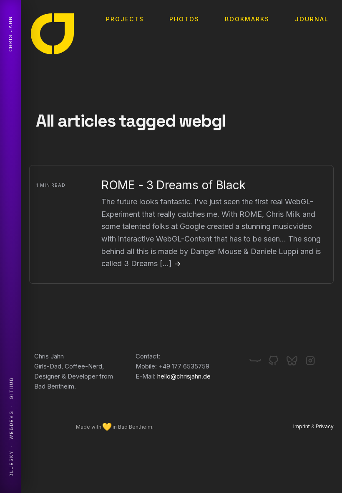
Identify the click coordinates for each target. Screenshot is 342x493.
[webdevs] (258, 357)
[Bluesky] (295, 357)
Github (11, 388)
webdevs (11, 425)
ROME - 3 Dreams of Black (173, 185)
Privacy (325, 426)
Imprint (301, 426)
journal (312, 19)
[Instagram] (310, 357)
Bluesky (11, 463)
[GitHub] (277, 357)
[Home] (52, 35)
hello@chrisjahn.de (184, 376)
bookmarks (247, 19)
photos (184, 19)
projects (125, 19)
